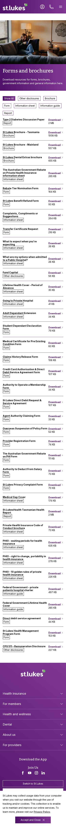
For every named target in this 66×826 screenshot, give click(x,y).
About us (9, 734)
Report (8, 113)
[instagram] (36, 773)
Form (7, 105)
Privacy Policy (42, 811)
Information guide (50, 105)
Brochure (50, 98)
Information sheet (25, 105)
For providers (12, 745)
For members (12, 704)
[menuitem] (33, 694)
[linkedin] (43, 773)
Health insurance (14, 693)
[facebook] (23, 773)
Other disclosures (29, 98)
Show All (9, 98)
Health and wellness (17, 714)
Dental (7, 724)
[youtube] (30, 773)
